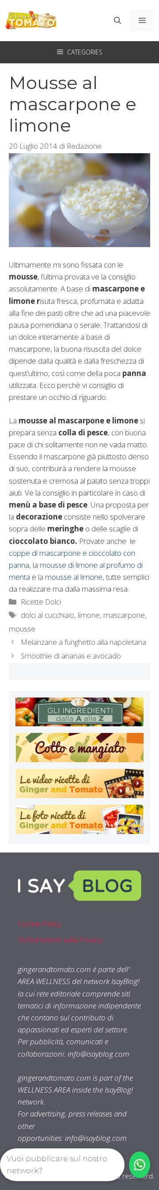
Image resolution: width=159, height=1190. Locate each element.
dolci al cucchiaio (47, 615)
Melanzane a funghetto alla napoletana (83, 642)
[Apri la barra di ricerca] (117, 20)
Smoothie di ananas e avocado (71, 656)
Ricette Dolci (41, 602)
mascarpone (124, 615)
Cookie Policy (39, 924)
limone (89, 615)
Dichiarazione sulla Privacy (60, 939)
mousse (22, 629)
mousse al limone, (74, 577)
